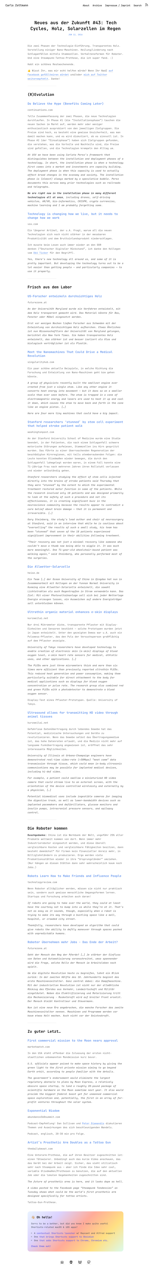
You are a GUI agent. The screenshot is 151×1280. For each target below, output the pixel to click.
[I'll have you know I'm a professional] (62, 1262)
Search (138, 5)
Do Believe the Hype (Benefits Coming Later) (66, 104)
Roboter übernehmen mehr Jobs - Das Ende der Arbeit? (73, 942)
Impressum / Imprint (117, 5)
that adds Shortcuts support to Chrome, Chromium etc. (73, 1240)
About (86, 5)
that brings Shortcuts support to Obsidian (66, 1236)
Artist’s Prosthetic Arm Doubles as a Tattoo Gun (69, 1142)
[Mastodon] (71, 1262)
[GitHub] (89, 1262)
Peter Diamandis (93, 1123)
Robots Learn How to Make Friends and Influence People (74, 876)
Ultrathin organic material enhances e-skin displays (73, 612)
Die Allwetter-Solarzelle (49, 567)
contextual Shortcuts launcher (56, 1233)
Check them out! (41, 1246)
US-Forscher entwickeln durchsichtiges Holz (65, 296)
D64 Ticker (40, 252)
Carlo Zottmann (16, 5)
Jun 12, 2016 (75, 34)
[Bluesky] (80, 1262)
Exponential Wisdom (43, 1111)
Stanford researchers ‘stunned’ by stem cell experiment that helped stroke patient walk (75, 424)
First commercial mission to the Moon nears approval (73, 1040)
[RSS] (146, 5)
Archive (97, 5)
